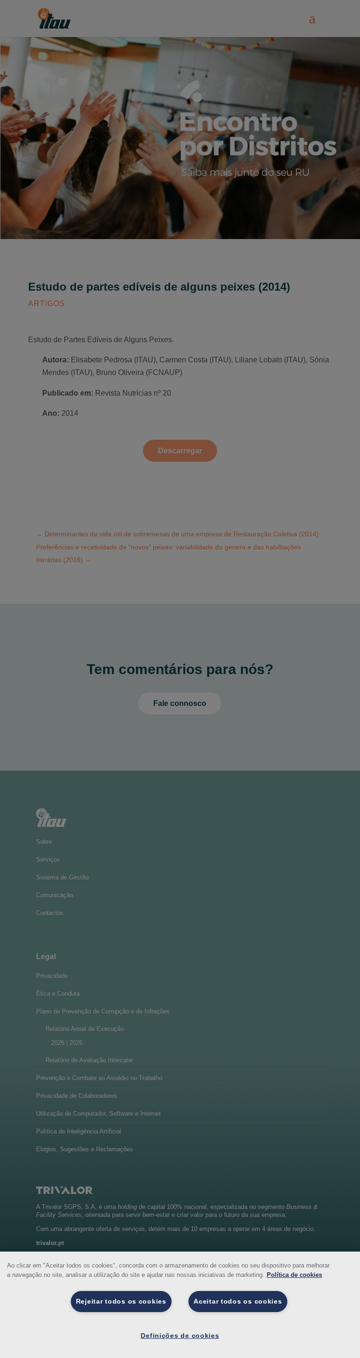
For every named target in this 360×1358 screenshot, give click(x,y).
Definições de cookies (180, 1335)
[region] (180, 1305)
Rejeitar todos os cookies (121, 1301)
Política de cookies (294, 1274)
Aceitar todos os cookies (238, 1301)
